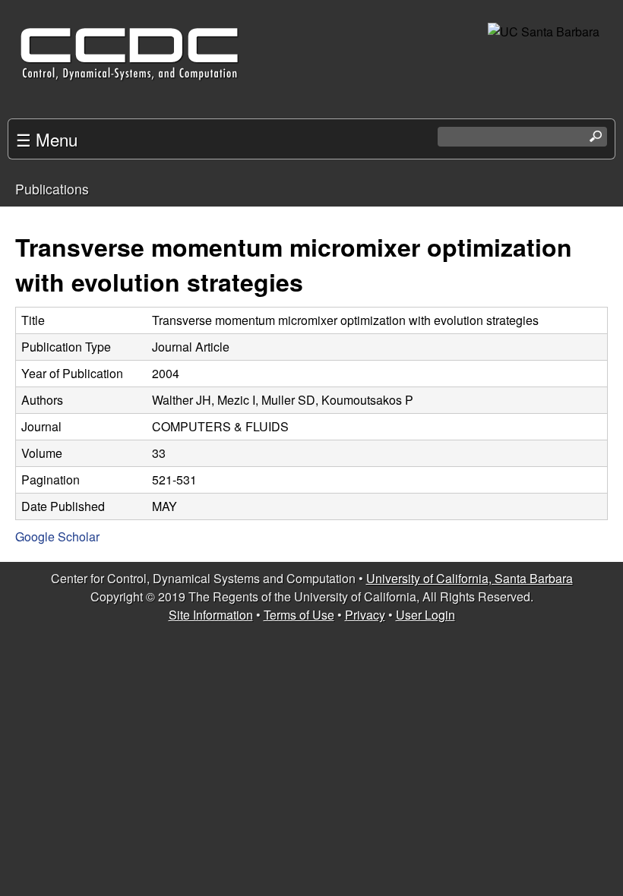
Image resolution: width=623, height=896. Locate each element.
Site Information (211, 614)
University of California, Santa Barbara (469, 578)
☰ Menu (46, 139)
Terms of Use (299, 614)
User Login (425, 614)
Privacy (365, 614)
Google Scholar (57, 536)
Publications (52, 188)
